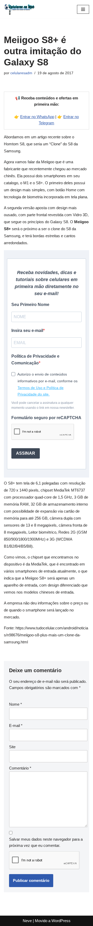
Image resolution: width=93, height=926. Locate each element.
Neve (27, 920)
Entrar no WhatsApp (37, 116)
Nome (15, 704)
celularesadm (21, 73)
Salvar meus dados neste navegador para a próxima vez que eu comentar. (46, 842)
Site (12, 747)
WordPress (61, 920)
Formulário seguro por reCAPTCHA (46, 418)
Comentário (20, 768)
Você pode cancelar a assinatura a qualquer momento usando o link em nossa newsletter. (42, 405)
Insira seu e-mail (27, 330)
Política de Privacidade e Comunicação (35, 359)
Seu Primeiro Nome (30, 304)
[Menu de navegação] (83, 9)
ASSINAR (25, 453)
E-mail (15, 725)
